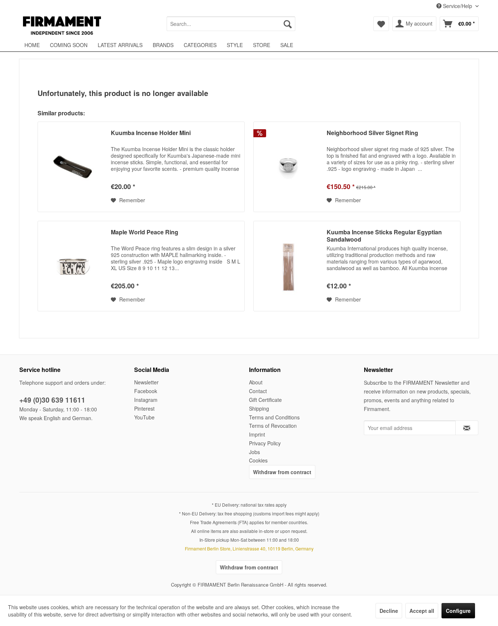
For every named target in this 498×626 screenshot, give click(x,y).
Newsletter (146, 382)
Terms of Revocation (273, 425)
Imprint (257, 434)
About (255, 382)
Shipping (259, 408)
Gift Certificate (265, 399)
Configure (458, 610)
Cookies (258, 460)
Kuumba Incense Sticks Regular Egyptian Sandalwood (384, 235)
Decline (389, 610)
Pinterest (144, 408)
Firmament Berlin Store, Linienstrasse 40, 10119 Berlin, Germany (249, 548)
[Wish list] (381, 23)
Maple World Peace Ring (144, 232)
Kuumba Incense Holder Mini (151, 133)
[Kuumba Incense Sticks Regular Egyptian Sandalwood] (288, 266)
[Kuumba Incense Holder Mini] (73, 166)
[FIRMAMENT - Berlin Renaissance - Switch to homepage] (62, 25)
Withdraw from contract (282, 472)
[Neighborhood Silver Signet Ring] (288, 166)
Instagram (145, 399)
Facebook (145, 391)
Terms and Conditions (274, 417)
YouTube (144, 417)
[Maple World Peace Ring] (73, 266)
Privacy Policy (265, 443)
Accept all (421, 610)
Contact (258, 391)
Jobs (254, 452)
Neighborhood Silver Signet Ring (372, 133)
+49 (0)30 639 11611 (52, 400)
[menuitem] (231, 23)
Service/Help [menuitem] (457, 5)
